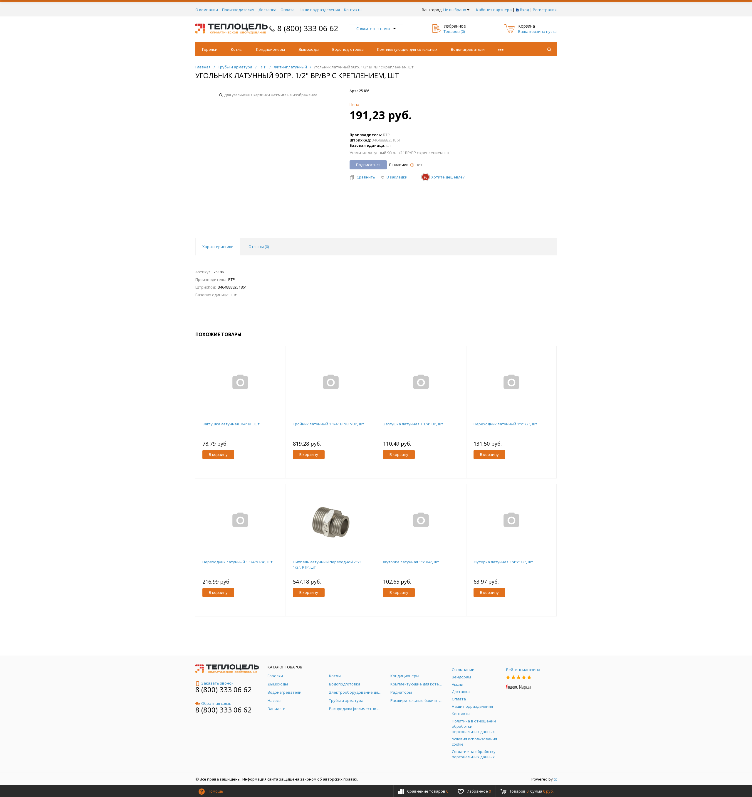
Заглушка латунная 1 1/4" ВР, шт (413, 424)
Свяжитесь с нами (373, 28)
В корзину (218, 454)
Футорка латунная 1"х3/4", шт (411, 562)
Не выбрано (454, 9)
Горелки (209, 49)
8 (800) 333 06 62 (307, 28)
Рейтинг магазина (523, 669)
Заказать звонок (217, 683)
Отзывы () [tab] (259, 246)
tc (555, 779)
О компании (206, 9)
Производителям (238, 9)
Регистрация (545, 9)
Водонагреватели (468, 49)
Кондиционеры (270, 49)
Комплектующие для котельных (407, 49)
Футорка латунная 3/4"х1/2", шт (503, 562)
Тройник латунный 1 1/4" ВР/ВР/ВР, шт (328, 424)
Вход (524, 9)
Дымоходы (308, 49)
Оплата (288, 9)
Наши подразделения (319, 9)
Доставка (267, 9)
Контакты (353, 9)
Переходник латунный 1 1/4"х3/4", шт (237, 562)
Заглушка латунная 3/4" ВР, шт (231, 424)
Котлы (237, 49)
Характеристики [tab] (218, 246)
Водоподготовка (348, 49)
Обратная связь (216, 703)
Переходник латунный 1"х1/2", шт (505, 424)
